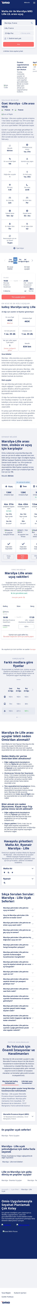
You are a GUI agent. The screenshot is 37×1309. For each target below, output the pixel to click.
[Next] (32, 260)
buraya (32, 649)
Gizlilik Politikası (8, 1297)
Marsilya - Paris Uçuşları (10, 1136)
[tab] (10, 268)
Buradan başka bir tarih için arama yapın (18, 636)
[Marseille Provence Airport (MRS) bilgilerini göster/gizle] (32, 1116)
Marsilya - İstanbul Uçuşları (12, 1180)
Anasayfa (5, 1189)
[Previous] (4, 689)
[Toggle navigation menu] (34, 3)
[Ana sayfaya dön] (6, 3)
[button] (11, 33)
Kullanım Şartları (20, 1293)
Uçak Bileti (15, 1189)
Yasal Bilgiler (6, 1293)
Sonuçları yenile (17, 597)
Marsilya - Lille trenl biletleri (12, 1162)
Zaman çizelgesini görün (10, 349)
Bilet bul (10, 323)
